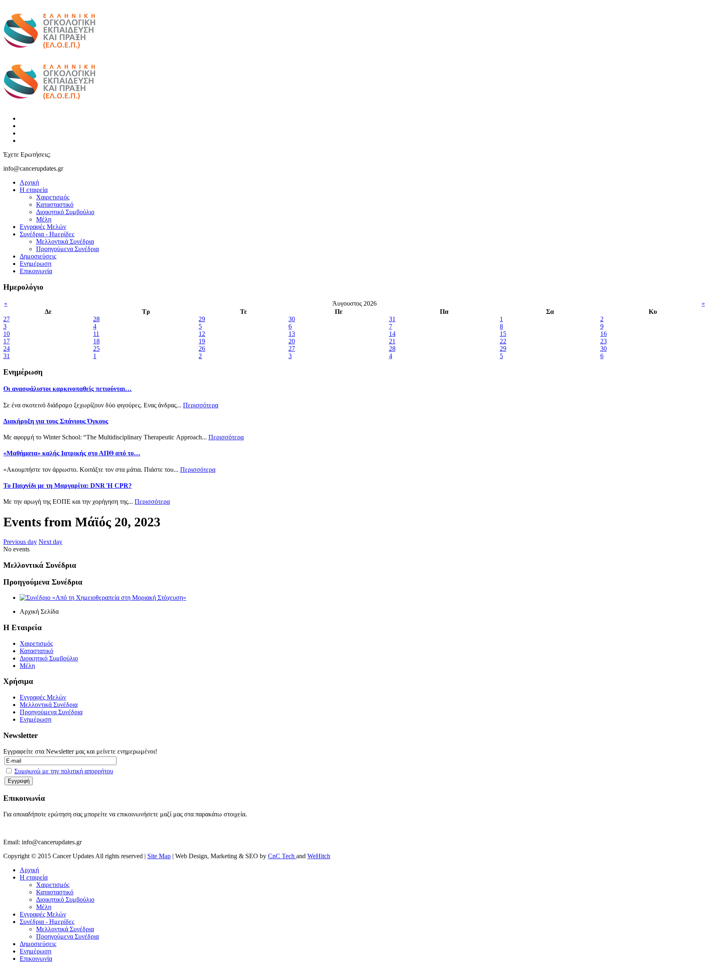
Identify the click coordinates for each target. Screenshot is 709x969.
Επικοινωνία (36, 270)
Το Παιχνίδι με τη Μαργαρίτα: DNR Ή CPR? (67, 485)
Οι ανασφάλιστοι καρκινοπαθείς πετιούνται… (67, 388)
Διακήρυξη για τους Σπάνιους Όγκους (55, 421)
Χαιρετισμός (52, 197)
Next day (50, 541)
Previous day (20, 541)
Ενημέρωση (35, 263)
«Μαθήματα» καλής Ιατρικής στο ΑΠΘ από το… (71, 453)
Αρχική (29, 182)
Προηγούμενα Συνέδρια (67, 248)
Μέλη (43, 219)
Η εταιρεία (34, 189)
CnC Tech (282, 855)
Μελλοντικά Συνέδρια (65, 241)
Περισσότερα (200, 405)
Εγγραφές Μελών (43, 226)
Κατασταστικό (54, 204)
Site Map (159, 855)
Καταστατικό (36, 650)
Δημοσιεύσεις (38, 256)
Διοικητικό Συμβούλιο (65, 211)
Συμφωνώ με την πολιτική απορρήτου (63, 771)
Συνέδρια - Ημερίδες (47, 234)
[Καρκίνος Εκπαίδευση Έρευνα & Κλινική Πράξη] (49, 53)
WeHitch (318, 855)
